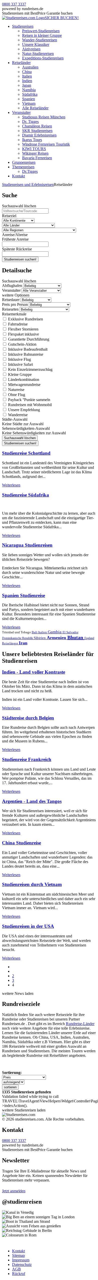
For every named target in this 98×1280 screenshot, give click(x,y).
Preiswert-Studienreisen (41, 31)
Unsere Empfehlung (23, 410)
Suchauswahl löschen (19, 206)
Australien (30, 67)
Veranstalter (21, 112)
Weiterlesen (11, 485)
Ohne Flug (16, 394)
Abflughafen (12, 285)
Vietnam (28, 103)
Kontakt (18, 176)
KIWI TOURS (34, 149)
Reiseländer (21, 62)
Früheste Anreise (15, 239)
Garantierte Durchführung (28, 339)
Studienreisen (22, 26)
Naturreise (15, 389)
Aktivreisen (31, 49)
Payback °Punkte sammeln (28, 400)
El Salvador (70, 632)
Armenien (57, 637)
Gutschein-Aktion (21, 344)
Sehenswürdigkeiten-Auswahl (26, 428)
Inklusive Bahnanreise (25, 354)
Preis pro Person (15, 304)
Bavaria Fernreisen (37, 158)
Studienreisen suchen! (20, 259)
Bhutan (75, 637)
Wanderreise (17, 415)
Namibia (29, 90)
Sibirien (40, 638)
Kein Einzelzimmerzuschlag (30, 369)
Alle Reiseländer (35, 108)
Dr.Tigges (30, 171)
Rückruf (18, 1273)
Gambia (55, 632)
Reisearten (10, 309)
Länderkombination (23, 379)
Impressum (20, 1260)
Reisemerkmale (14, 314)
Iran (23, 642)
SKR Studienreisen (37, 130)
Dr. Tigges (30, 121)
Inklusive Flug (19, 359)
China (27, 72)
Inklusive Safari (20, 364)
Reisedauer (11, 300)
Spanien (28, 99)
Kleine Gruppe (19, 374)
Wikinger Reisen (35, 153)
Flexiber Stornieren (22, 329)
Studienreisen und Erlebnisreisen (28, 184)
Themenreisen (23, 167)
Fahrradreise (17, 324)
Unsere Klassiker (35, 44)
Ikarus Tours (32, 140)
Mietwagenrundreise (23, 384)
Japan (26, 85)
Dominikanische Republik (18, 638)
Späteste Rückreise (17, 249)
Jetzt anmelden (13, 1191)
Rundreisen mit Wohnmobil (29, 405)
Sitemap (18, 1255)
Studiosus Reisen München (43, 117)
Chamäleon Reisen (37, 126)
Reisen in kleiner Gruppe (42, 35)
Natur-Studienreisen (38, 53)
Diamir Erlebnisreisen (39, 135)
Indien (27, 81)
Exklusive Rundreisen (25, 319)
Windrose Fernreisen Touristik (46, 144)
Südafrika (29, 94)
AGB (16, 1269)
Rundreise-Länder (80, 1024)
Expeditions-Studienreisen (43, 58)
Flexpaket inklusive (23, 334)
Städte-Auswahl (14, 419)
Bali (35, 632)
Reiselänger (10, 643)
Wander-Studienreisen (39, 40)
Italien (27, 76)
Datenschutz (22, 1264)
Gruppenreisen (23, 162)
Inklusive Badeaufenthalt (27, 349)
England (89, 638)
